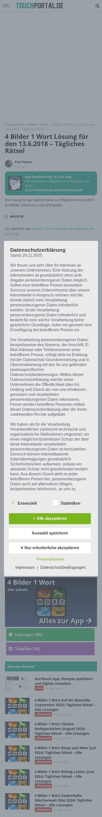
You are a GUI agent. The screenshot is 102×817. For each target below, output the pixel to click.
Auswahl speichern (50, 533)
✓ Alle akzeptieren (50, 519)
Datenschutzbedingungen (63, 568)
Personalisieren (50, 559)
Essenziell (27, 503)
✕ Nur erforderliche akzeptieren (49, 548)
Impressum (25, 568)
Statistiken (70, 503)
